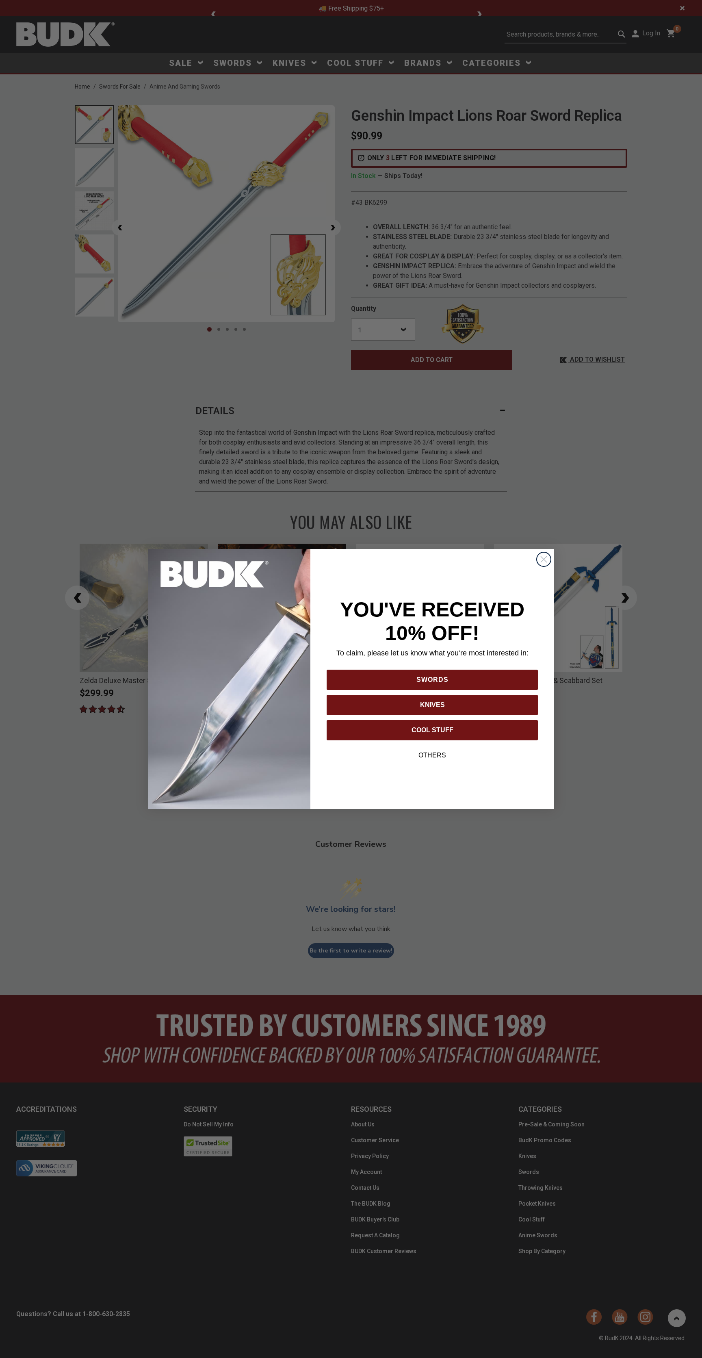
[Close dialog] (544, 559)
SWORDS (432, 679)
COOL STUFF (432, 730)
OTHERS (432, 755)
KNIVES (432, 704)
